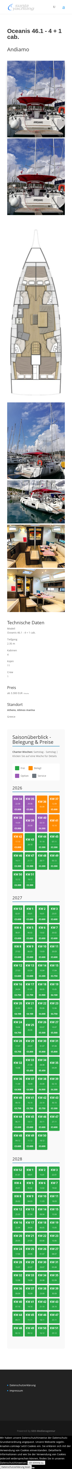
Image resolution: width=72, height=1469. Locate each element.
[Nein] (33, 1467)
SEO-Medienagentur (43, 1431)
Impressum (16, 1390)
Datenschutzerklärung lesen (15, 1466)
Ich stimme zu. (36, 1462)
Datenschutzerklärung (23, 1385)
